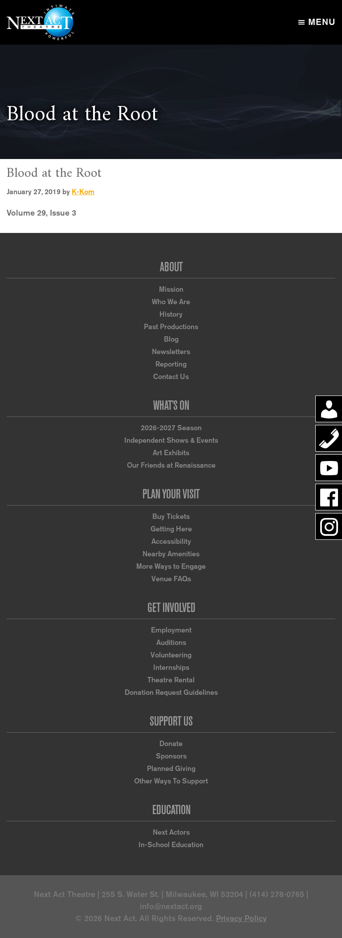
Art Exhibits (171, 453)
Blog (171, 339)
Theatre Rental (171, 680)
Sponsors (171, 756)
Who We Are (171, 302)
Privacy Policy (241, 918)
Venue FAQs (171, 579)
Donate (171, 743)
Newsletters (171, 351)
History (171, 314)
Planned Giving (171, 768)
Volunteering (171, 655)
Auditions (171, 642)
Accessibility (171, 541)
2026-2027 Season (171, 428)
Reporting (171, 364)
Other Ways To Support (171, 781)
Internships (171, 667)
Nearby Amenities (171, 554)
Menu (321, 21)
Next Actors (171, 832)
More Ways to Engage (171, 566)
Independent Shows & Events (171, 440)
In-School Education (171, 844)
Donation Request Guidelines (171, 692)
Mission (171, 289)
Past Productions (171, 326)
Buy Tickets (171, 516)
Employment (171, 630)
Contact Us (171, 376)
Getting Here (171, 529)
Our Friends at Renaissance (171, 465)
